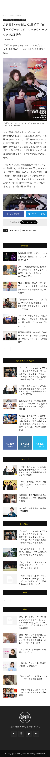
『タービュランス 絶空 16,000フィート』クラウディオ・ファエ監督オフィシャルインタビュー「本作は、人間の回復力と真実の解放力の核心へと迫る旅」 (33, 374)
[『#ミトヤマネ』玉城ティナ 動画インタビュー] (10, 653)
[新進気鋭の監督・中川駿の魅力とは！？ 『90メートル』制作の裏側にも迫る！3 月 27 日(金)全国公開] (10, 404)
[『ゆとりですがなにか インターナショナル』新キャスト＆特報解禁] (10, 693)
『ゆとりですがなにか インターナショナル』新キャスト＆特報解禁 (33, 692)
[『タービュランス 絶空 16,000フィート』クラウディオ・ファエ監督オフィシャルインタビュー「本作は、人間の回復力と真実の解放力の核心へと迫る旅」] (10, 372)
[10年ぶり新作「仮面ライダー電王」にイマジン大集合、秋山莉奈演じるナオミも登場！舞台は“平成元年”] (10, 286)
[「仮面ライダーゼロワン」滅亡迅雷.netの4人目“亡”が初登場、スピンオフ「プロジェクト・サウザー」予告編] (10, 303)
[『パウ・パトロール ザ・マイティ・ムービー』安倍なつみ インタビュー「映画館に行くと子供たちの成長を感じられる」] (10, 579)
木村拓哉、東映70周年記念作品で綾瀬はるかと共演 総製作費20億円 (32, 498)
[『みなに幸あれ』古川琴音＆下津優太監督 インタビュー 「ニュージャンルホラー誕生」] (10, 566)
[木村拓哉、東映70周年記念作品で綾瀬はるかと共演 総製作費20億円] (10, 498)
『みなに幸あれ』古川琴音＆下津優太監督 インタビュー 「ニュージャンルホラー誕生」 (33, 565)
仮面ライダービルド (29, 230)
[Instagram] (21, 734)
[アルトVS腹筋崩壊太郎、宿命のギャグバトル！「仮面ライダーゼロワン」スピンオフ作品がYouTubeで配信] (10, 270)
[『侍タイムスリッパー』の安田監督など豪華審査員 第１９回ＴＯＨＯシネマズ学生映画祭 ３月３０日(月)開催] (10, 389)
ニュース (17, 20)
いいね (10, 437)
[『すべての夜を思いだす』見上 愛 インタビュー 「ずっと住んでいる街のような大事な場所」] (10, 552)
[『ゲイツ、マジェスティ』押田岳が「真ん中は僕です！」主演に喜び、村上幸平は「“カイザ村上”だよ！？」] (10, 319)
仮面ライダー (14, 230)
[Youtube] (36, 734)
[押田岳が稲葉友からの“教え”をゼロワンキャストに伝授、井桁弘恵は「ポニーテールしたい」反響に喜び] (10, 335)
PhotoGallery (15, 15)
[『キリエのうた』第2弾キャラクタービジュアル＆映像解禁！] (10, 680)
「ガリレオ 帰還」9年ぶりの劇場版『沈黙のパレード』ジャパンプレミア (32, 484)
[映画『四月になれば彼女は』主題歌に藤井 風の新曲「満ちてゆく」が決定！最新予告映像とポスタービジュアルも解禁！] (10, 638)
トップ (5, 15)
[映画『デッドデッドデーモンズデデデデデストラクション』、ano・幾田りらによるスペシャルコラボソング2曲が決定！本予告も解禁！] (10, 620)
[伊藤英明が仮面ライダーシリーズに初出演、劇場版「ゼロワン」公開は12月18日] (10, 256)
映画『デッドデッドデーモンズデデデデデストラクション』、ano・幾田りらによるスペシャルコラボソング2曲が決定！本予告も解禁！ (33, 622)
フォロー (25, 437)
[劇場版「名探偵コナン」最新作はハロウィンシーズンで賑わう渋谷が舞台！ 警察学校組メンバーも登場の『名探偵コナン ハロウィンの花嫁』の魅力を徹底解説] (10, 419)
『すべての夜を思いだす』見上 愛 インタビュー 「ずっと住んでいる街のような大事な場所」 (33, 552)
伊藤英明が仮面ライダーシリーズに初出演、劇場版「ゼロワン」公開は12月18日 (32, 256)
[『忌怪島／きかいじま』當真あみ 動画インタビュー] (10, 666)
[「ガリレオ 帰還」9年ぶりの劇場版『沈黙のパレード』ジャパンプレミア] (10, 485)
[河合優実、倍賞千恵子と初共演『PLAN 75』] (10, 512)
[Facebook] (14, 734)
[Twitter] (29, 734)
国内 (23, 20)
